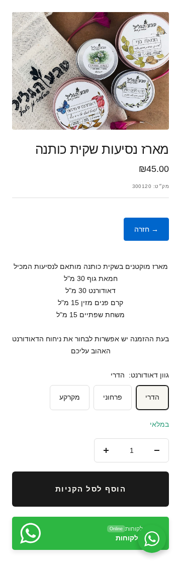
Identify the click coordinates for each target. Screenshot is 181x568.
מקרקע (69, 397)
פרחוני (112, 397)
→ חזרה (146, 229)
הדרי (152, 397)
